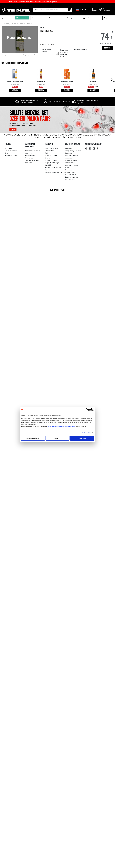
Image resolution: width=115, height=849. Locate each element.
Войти (105, 9)
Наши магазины (11, 151)
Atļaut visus (82, 438)
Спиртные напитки (39, 18)
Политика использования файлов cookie (70, 172)
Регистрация (106, 10)
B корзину (107, 48)
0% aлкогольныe (22, 18)
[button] (81, 10)
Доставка (8, 148)
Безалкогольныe (94, 18)
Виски (29, 24)
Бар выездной (30, 155)
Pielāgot (56, 438)
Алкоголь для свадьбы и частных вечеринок (32, 160)
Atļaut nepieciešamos (33, 438)
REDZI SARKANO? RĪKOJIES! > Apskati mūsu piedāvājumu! (26, 2)
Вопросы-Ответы (11, 155)
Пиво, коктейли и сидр (76, 18)
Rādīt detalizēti (86, 433)
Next (112, 79)
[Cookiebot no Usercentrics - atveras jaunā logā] (86, 409)
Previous (3, 79)
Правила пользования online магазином (72, 155)
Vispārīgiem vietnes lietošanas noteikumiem (61, 426)
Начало (6, 24)
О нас (7, 153)
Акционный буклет (95, 9)
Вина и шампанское (57, 18)
